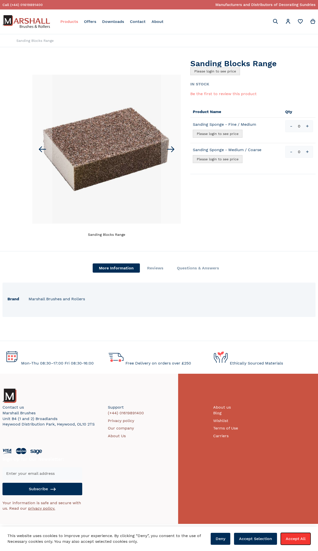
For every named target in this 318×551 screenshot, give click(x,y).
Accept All (296, 538)
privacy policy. (41, 508)
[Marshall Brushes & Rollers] (26, 21)
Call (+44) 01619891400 (22, 5)
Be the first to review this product (223, 93)
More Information (116, 268)
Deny (220, 538)
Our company (121, 428)
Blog (217, 413)
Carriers (221, 435)
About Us (117, 435)
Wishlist (220, 420)
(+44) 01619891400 (126, 413)
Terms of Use (225, 428)
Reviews (155, 268)
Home (3, 40)
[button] (287, 22)
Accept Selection (255, 538)
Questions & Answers (198, 268)
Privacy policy (121, 420)
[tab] (116, 268)
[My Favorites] (300, 22)
